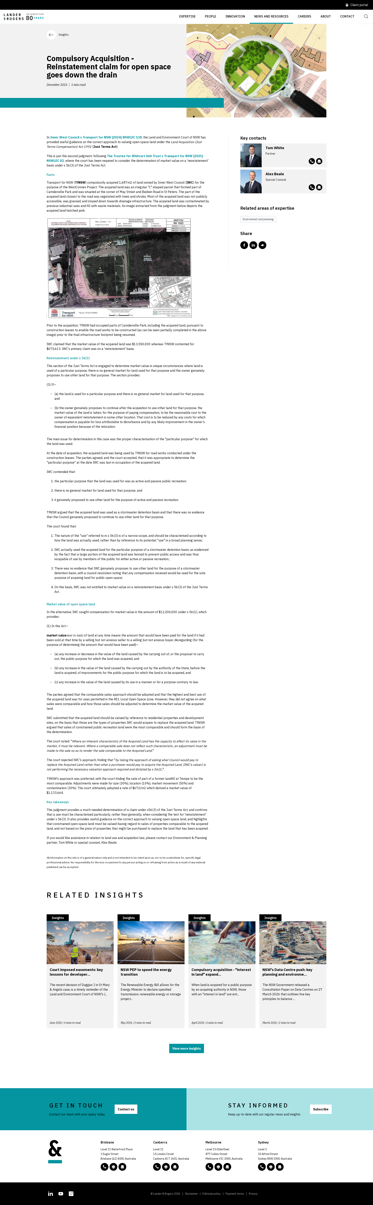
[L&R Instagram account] (71, 1193)
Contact (347, 16)
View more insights (186, 1048)
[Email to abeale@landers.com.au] (319, 187)
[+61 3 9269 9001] (218, 1167)
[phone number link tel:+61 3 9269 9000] (209, 1167)
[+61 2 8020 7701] (271, 1167)
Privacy (253, 1193)
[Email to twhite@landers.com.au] (319, 161)
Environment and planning (258, 219)
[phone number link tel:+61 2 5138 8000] (157, 1167)
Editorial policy (212, 1193)
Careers (304, 16)
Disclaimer (191, 1193)
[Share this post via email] (262, 245)
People (210, 16)
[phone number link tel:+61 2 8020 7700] (262, 1167)
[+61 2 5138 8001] (166, 1167)
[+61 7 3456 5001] (113, 1167)
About (326, 16)
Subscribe (321, 1109)
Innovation (235, 16)
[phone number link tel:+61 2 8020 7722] (312, 187)
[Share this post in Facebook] (244, 245)
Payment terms (235, 1193)
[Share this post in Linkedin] (253, 245)
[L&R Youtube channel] (60, 1193)
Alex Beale (275, 174)
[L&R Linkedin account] (50, 1193)
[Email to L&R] (122, 1167)
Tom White (275, 147)
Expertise (187, 16)
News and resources (271, 16)
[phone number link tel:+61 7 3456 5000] (104, 1167)
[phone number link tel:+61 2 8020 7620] (312, 161)
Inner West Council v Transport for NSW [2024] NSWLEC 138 (96, 137)
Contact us (126, 1109)
